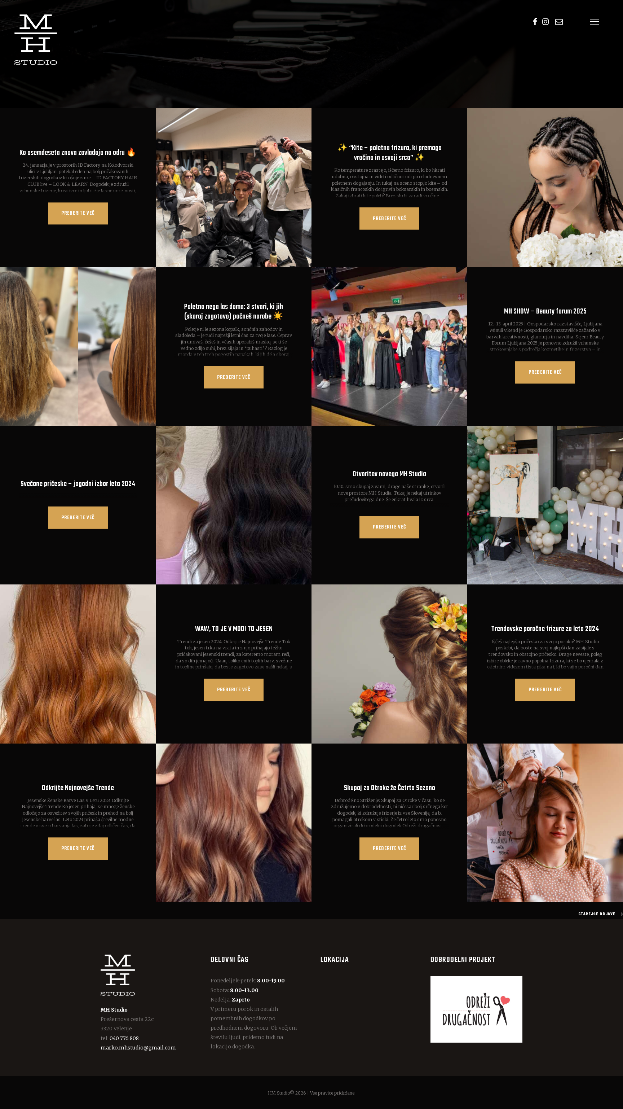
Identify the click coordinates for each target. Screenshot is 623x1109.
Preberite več (78, 214)
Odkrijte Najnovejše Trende (78, 788)
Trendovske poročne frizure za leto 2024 (545, 629)
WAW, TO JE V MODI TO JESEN (234, 629)
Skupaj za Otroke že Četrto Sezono (389, 788)
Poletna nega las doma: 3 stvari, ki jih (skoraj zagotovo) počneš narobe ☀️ (233, 311)
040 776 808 (124, 1038)
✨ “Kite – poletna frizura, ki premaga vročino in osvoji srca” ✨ (389, 153)
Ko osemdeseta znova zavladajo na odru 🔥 (77, 152)
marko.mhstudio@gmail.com (138, 1047)
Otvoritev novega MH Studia (389, 474)
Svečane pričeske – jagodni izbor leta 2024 (78, 484)
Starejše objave (596, 914)
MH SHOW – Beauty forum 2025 (545, 311)
